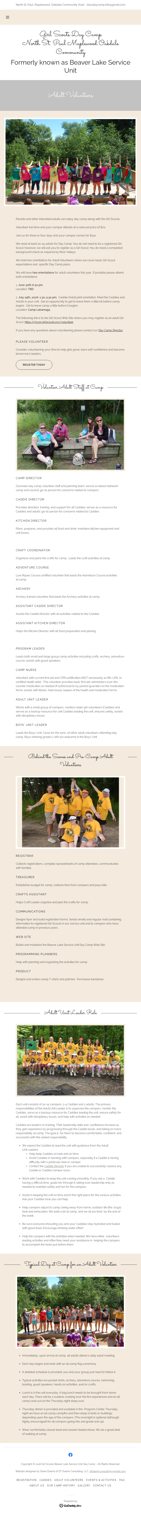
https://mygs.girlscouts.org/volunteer (49, 322)
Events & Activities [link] (101, 1480)
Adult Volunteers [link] (68, 1480)
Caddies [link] (46, 1480)
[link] (70, 52)
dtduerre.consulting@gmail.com (108, 1471)
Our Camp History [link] (61, 1485)
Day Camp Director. (111, 330)
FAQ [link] (122, 1480)
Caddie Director (54, 1166)
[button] (7, 17)
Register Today (34, 364)
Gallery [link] (84, 1485)
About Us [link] (37, 1485)
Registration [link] (27, 1480)
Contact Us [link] (102, 1485)
